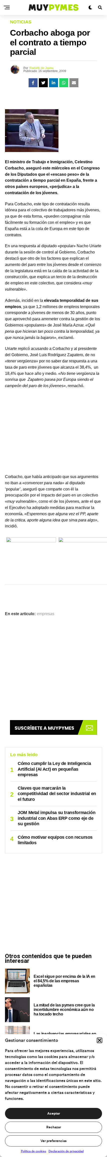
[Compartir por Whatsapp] (63, 82)
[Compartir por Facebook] (33, 82)
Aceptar (53, 1113)
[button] (99, 1040)
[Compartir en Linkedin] (53, 82)
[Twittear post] (43, 82)
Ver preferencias (53, 1141)
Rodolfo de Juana (41, 68)
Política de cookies (33, 1151)
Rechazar (53, 1127)
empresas (45, 614)
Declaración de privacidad (66, 1151)
